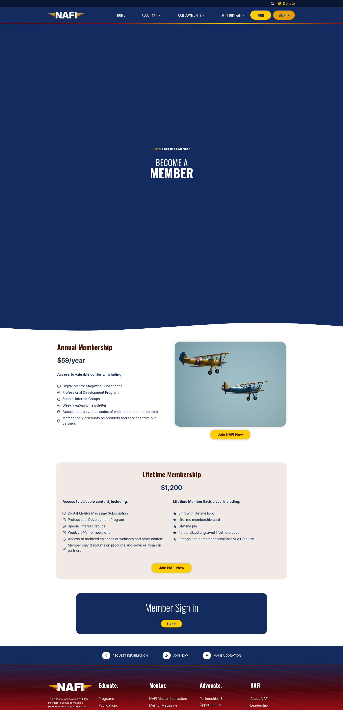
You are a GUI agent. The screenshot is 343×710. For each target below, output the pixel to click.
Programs (106, 699)
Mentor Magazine (163, 705)
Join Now (180, 655)
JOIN (260, 15)
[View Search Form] (272, 3)
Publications (108, 705)
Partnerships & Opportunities (211, 702)
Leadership (259, 705)
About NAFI (259, 699)
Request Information (130, 655)
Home (121, 15)
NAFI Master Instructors (168, 699)
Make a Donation (227, 655)
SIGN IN (283, 15)
